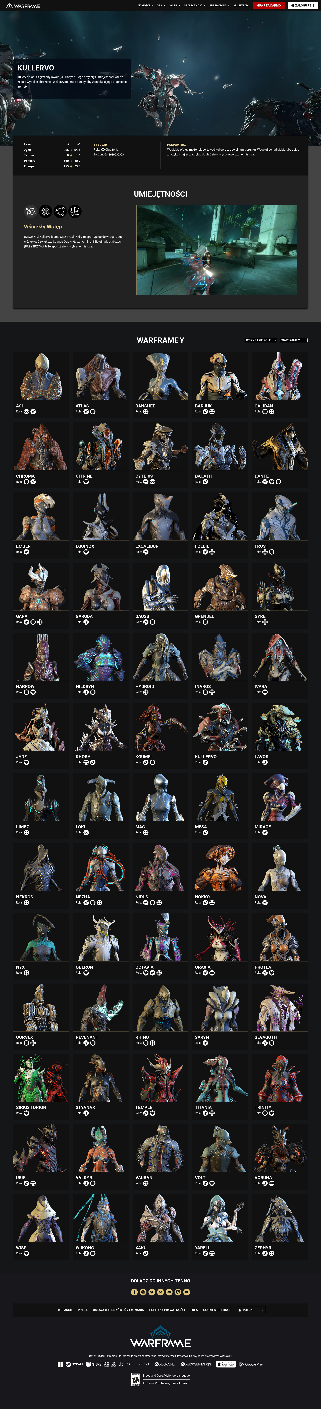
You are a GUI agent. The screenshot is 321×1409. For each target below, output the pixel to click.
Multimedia (241, 5)
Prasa (83, 1310)
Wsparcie (65, 1310)
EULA (194, 1310)
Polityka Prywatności (167, 1310)
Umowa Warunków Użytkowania (118, 1310)
